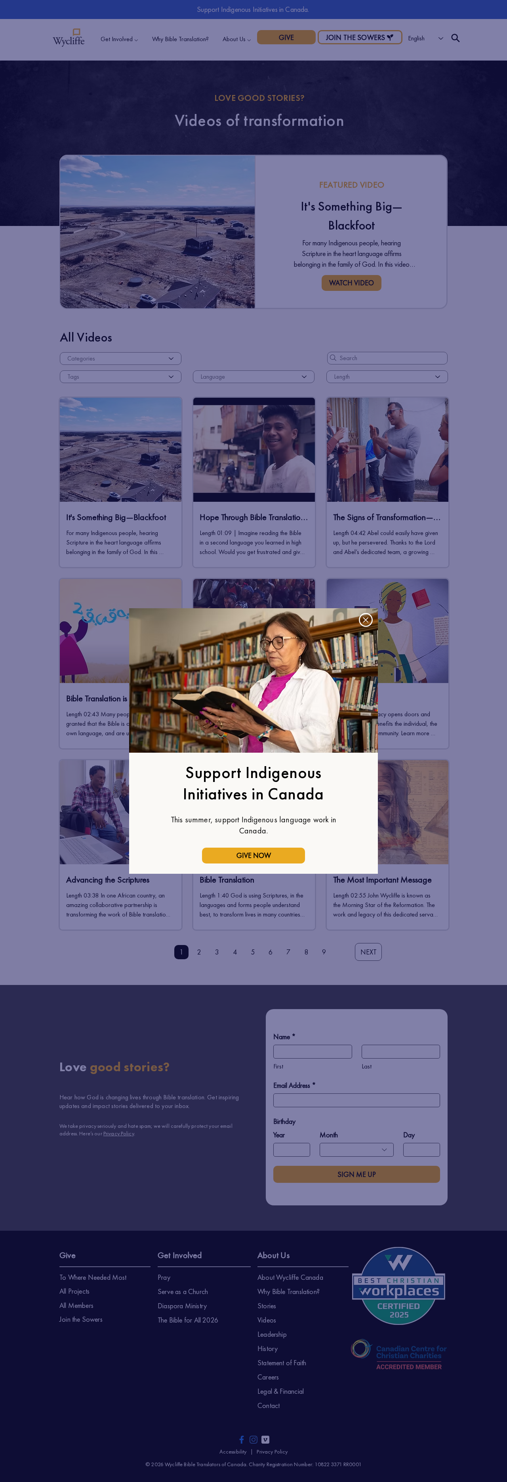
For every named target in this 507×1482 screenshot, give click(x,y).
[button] (365, 620)
